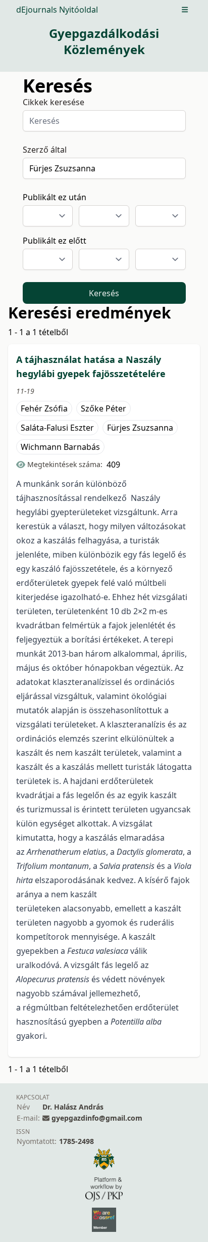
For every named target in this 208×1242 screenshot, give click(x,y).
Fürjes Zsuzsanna (140, 427)
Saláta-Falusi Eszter (57, 427)
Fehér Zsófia (44, 408)
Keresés (104, 293)
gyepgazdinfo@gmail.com (96, 1118)
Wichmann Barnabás (60, 446)
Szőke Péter (103, 408)
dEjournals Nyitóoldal (57, 9)
